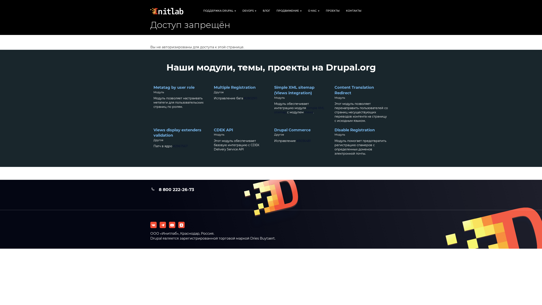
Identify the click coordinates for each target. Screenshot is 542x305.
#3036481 (304, 141)
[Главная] (170, 11)
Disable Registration (355, 130)
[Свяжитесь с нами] (163, 225)
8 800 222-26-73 (176, 189)
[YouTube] (172, 225)
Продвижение (288, 10)
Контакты (353, 10)
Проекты (333, 10)
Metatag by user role (174, 87)
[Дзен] (181, 225)
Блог (266, 10)
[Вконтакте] (153, 225)
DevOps (248, 10)
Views (308, 112)
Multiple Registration (235, 87)
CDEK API (223, 130)
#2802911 (250, 98)
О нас (312, 10)
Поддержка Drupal (218, 10)
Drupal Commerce (292, 130)
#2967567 (180, 146)
